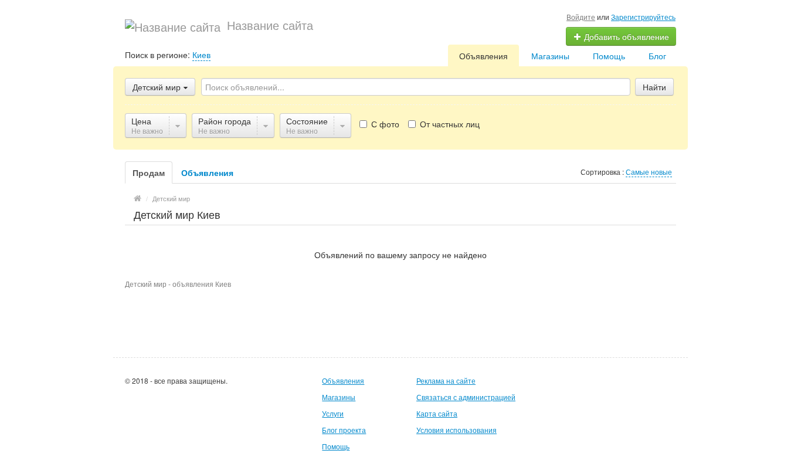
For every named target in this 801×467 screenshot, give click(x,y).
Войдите (580, 17)
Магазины (550, 56)
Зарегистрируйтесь (643, 17)
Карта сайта (436, 413)
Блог (657, 56)
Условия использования (456, 430)
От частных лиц (449, 124)
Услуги (333, 413)
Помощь (609, 56)
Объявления (483, 56)
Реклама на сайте (446, 380)
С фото (384, 124)
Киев (201, 54)
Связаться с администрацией (465, 397)
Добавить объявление (625, 36)
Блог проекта (344, 430)
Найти (654, 87)
